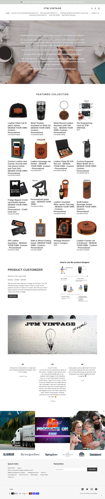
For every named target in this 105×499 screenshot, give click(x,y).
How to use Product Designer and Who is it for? (20, 470)
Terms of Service (23, 474)
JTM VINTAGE (52, 8)
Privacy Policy (44, 474)
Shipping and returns (33, 472)
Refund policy (34, 474)
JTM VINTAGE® (93, 493)
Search (19, 468)
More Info (12, 296)
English (11, 489)
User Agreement (12, 474)
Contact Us (11, 477)
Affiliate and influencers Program (16, 472)
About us (43, 472)
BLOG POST (11, 468)
